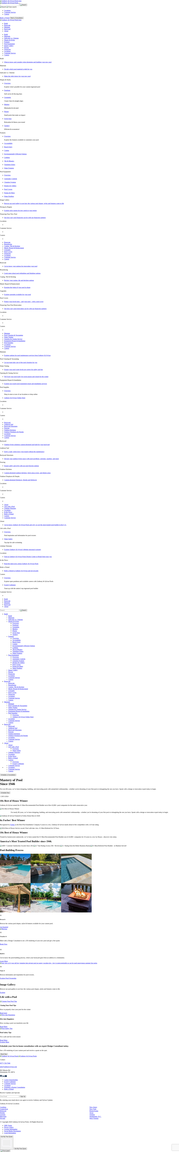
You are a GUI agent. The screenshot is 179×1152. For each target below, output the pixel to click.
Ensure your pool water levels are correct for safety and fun (23, 369)
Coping (6, 150)
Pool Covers (8, 189)
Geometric (7, 97)
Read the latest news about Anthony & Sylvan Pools (21, 564)
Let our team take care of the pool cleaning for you (20, 362)
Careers (6, 14)
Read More (3, 1026)
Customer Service (10, 12)
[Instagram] (1, 1076)
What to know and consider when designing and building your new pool (27, 62)
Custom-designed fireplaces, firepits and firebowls (20, 480)
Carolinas (3, 1107)
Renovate (7, 25)
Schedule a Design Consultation (14, 1087)
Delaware (3, 1111)
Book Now (3, 944)
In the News (8, 512)
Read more (3, 1013)
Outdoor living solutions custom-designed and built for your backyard (27, 444)
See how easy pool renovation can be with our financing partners (25, 309)
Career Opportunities (11, 1080)
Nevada (2, 1118)
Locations (7, 10)
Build (6, 23)
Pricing (6, 47)
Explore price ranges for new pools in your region (20, 210)
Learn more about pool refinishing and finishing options (22, 273)
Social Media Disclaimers (12, 1131)
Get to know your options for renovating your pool (20, 266)
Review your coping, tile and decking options (19, 280)
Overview (7, 83)
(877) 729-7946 (5, 1063)
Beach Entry (8, 147)
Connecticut (4, 1109)
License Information (10, 1129)
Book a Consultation (17, 18)
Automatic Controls (10, 179)
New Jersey (93, 1107)
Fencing (6, 428)
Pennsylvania (94, 1111)
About (6, 31)
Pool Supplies (8, 343)
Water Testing (8, 337)
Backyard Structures (10, 426)
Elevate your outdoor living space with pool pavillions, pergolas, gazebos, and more (31, 459)
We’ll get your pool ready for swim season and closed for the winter (26, 376)
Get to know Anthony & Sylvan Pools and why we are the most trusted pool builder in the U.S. (35, 525)
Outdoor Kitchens (10, 430)
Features (7, 42)
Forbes (12, 825)
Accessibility (8, 143)
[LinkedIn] (3, 1076)
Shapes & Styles (9, 40)
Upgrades (7, 250)
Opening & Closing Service (13, 339)
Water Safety (8, 539)
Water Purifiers (9, 196)
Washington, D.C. (95, 1116)
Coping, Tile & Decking (12, 246)
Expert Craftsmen (10, 585)
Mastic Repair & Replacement (14, 248)
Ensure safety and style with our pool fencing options (21, 466)
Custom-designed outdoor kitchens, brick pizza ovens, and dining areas (27, 473)
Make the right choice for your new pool (17, 76)
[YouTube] (6, 1076)
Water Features (9, 168)
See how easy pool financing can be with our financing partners (25, 217)
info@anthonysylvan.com (8, 1067)
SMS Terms (8, 1125)
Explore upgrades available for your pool (17, 294)
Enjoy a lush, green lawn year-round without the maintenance (24, 452)
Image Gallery (8, 46)
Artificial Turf (8, 424)
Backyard (7, 29)
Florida (2, 1113)
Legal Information (10, 1133)
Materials (7, 36)
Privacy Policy (9, 1127)
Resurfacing (8, 244)
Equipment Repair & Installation (14, 341)
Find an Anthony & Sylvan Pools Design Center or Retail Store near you (28, 556)
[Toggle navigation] (19, 3)
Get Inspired (4, 927)
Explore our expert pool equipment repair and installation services (25, 384)
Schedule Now (5, 793)
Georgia (2, 1115)
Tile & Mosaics (9, 161)
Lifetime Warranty (10, 508)
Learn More (4, 961)
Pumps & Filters (9, 193)
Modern (6, 104)
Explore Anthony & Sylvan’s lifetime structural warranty (22, 549)
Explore (2, 992)
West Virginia (94, 1118)
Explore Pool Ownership (8, 978)
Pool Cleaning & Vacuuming (13, 335)
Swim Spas (7, 119)
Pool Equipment (9, 44)
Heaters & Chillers (10, 186)
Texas (91, 1113)
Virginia (92, 1115)
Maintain (7, 27)
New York (93, 1109)
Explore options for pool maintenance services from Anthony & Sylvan (27, 355)
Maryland (3, 1116)
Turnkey (7, 126)
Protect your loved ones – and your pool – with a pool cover (23, 301)
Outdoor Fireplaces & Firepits (14, 432)
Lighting (7, 157)
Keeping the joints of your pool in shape (17, 287)
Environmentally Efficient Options (15, 154)
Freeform (7, 90)
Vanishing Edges (9, 164)
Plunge (6, 111)
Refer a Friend (4, 18)
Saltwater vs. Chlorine (11, 38)
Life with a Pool (9, 506)
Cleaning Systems (10, 182)
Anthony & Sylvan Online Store (14, 398)
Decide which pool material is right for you (18, 69)
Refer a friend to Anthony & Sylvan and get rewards (21, 571)
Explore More (4, 1042)
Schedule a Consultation (8, 775)
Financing (7, 49)
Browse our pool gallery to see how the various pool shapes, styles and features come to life (34, 203)
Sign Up (22, 1096)
